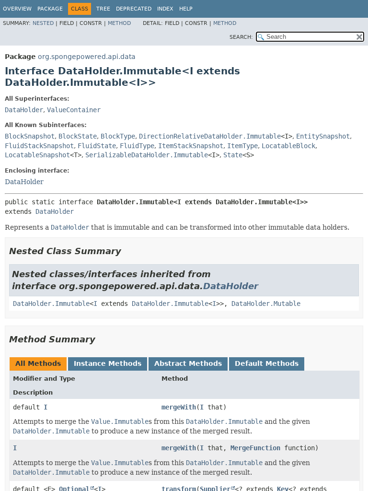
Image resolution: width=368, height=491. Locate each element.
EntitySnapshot (323, 136)
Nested (43, 23)
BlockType (118, 136)
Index (165, 9)
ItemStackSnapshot (190, 146)
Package (50, 9)
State (232, 155)
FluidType (137, 146)
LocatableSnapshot (37, 155)
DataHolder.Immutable (51, 303)
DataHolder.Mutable (265, 303)
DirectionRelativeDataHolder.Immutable (210, 136)
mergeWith (178, 407)
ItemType (242, 146)
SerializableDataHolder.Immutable (146, 155)
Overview (17, 9)
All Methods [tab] (38, 363)
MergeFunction (255, 448)
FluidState (97, 146)
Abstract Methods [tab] (188, 363)
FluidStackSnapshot (39, 146)
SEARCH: (241, 37)
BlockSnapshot (30, 136)
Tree (103, 9)
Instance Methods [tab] (107, 363)
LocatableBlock (288, 146)
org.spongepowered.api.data (87, 56)
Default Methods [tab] (267, 363)
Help (186, 9)
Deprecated (133, 9)
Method (119, 23)
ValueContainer (74, 110)
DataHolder (24, 110)
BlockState (77, 136)
